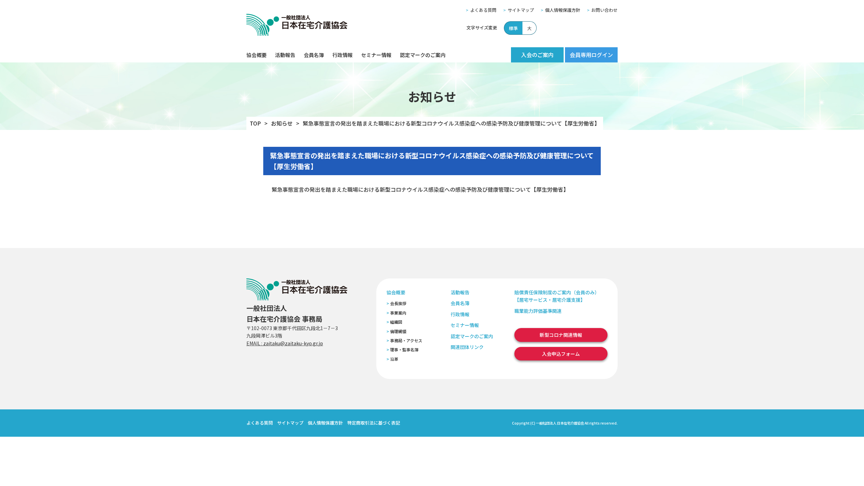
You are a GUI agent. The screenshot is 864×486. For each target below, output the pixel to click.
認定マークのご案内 (423, 54)
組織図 (396, 322)
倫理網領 (398, 331)
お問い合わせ (604, 10)
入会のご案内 (537, 55)
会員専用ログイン (591, 55)
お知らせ (282, 123)
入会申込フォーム (561, 353)
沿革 (394, 359)
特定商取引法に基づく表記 (373, 423)
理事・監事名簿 (404, 349)
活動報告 (285, 54)
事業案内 (398, 313)
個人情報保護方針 (562, 10)
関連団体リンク (467, 347)
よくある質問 (483, 10)
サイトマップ (521, 10)
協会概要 (256, 54)
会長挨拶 (398, 303)
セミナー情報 (376, 54)
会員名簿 (314, 54)
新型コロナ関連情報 (561, 334)
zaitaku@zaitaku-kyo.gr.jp (293, 343)
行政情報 (342, 54)
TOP (255, 123)
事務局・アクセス (406, 340)
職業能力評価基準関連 (538, 310)
